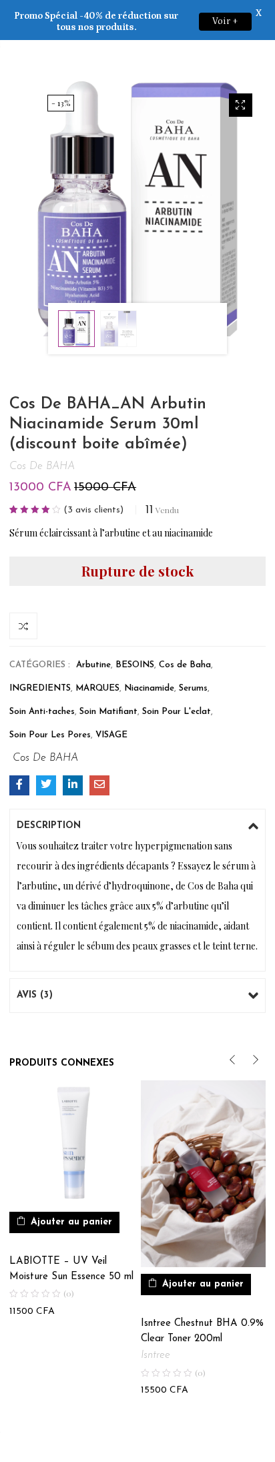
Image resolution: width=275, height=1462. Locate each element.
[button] (240, 105)
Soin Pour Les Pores (50, 735)
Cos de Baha (185, 665)
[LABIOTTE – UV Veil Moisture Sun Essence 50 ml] (71, 1142)
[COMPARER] (23, 626)
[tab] (137, 826)
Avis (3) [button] (35, 995)
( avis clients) (93, 510)
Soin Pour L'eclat (176, 711)
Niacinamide (149, 688)
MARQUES (97, 688)
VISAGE (111, 735)
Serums (193, 688)
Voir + (225, 21)
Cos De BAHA (42, 466)
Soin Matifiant (108, 711)
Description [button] (49, 826)
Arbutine (93, 665)
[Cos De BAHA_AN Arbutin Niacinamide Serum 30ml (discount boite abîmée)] (19, 785)
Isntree (155, 1355)
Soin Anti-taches (42, 711)
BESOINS (134, 665)
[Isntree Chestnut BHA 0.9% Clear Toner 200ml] (203, 1173)
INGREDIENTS (40, 688)
